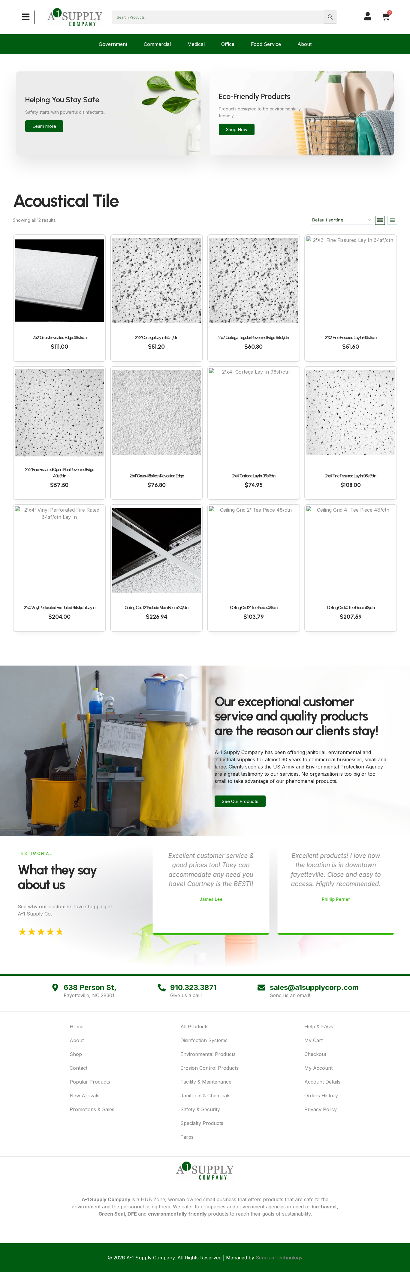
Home (76, 1027)
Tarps (187, 1137)
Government (113, 44)
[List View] (392, 220)
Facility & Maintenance (205, 1082)
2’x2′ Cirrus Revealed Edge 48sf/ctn (59, 337)
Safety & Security (200, 1109)
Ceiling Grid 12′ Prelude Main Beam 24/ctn (156, 607)
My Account (318, 1068)
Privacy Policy (320, 1109)
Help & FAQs (318, 1027)
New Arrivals (84, 1096)
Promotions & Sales (92, 1109)
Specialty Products (201, 1123)
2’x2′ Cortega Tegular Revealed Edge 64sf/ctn (253, 337)
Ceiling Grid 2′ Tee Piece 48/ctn (253, 607)
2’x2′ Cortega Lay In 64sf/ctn (156, 337)
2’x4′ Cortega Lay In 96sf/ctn (253, 475)
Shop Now (236, 129)
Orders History (321, 1096)
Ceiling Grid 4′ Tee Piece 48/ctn (351, 607)
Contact (78, 1068)
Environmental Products (208, 1054)
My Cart (313, 1040)
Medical (196, 44)
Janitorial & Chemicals (205, 1096)
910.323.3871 (193, 987)
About (304, 44)
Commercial (157, 44)
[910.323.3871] (162, 987)
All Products (194, 1027)
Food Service (266, 44)
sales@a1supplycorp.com (314, 987)
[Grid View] (380, 220)
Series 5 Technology (279, 1258)
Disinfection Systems (204, 1040)
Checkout (315, 1054)
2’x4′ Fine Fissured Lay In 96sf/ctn (350, 475)
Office (227, 44)
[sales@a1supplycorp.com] (261, 987)
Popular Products (90, 1082)
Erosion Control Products (209, 1068)
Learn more (44, 126)
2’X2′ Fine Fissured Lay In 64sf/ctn (350, 337)
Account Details (322, 1082)
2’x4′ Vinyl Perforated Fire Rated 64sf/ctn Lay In (59, 607)
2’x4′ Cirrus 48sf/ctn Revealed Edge (156, 475)
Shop (76, 1054)
